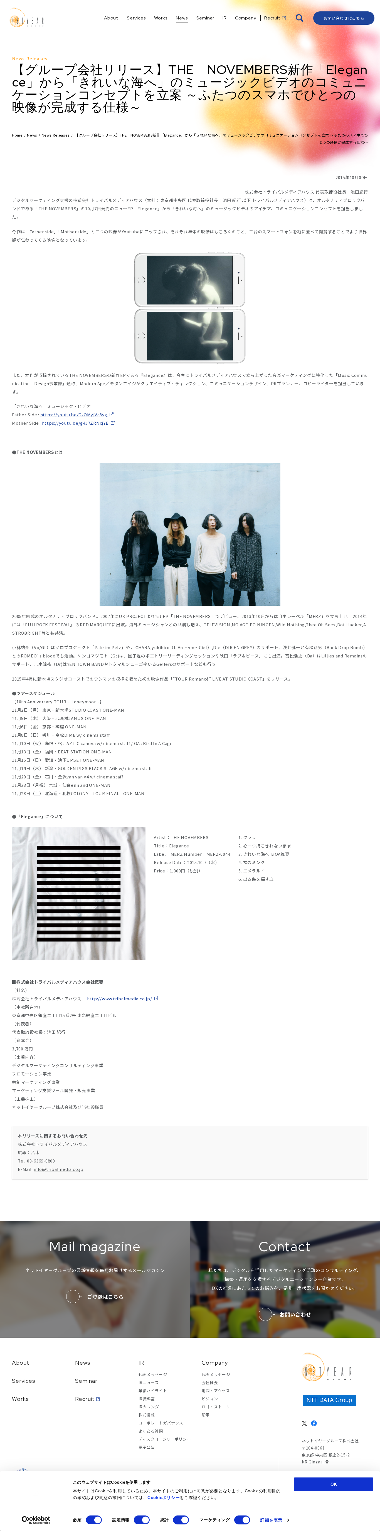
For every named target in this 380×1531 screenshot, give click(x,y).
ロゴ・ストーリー (218, 1406)
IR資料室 (147, 1398)
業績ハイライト (153, 1390)
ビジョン (210, 1398)
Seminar (86, 1380)
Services (23, 1380)
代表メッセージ (153, 1374)
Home (17, 135)
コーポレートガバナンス (161, 1423)
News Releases (56, 135)
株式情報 (147, 1415)
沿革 (206, 1415)
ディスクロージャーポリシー (165, 1439)
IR (141, 1362)
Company (215, 1362)
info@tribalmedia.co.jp (58, 1169)
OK (333, 1484)
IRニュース (149, 1382)
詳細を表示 (271, 1520)
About (20, 1362)
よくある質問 (151, 1431)
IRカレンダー (151, 1406)
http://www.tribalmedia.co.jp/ (120, 998)
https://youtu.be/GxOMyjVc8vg (74, 414)
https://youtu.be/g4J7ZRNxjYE (76, 423)
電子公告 (147, 1447)
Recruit (85, 1399)
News (32, 135)
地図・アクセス (216, 1390)
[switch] (142, 1519)
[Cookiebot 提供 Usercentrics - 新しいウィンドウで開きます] (36, 1520)
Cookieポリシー (163, 1497)
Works (20, 1399)
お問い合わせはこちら (344, 18)
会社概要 (210, 1382)
